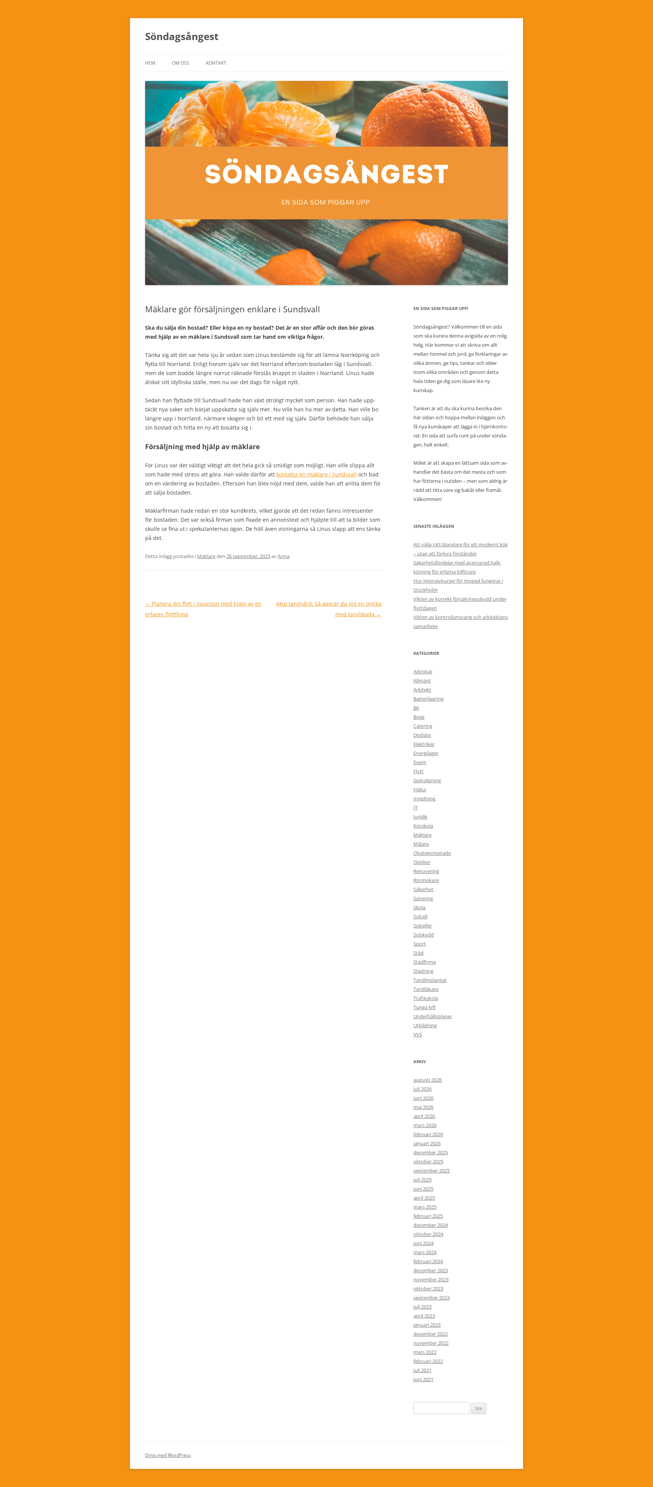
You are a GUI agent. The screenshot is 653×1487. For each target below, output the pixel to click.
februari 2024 (428, 1261)
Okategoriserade (432, 853)
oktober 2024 (428, 1234)
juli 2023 (422, 1306)
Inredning (424, 798)
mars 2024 (424, 1252)
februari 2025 (428, 1216)
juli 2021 (422, 1370)
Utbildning (425, 1025)
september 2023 (431, 1297)
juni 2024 (423, 1243)
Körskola (423, 825)
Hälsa (419, 789)
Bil (416, 707)
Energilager (425, 753)
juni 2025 (423, 1188)
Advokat (422, 671)
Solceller (422, 925)
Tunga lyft (424, 1007)
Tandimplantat (430, 980)
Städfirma (424, 961)
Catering (422, 726)
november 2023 (431, 1279)
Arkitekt (422, 689)
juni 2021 (423, 1379)
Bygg (418, 716)
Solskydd (423, 934)
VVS (417, 1034)
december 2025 (430, 1152)
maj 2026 (423, 1107)
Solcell (420, 916)
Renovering (426, 871)
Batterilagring (428, 698)
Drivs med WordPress (168, 1455)
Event (419, 762)
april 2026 (424, 1116)
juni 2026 (423, 1098)
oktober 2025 (428, 1161)
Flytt (418, 771)
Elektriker (424, 744)
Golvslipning (427, 780)
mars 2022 (424, 1352)
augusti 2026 (427, 1079)
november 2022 (431, 1343)
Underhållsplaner (432, 1016)
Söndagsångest (181, 36)
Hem (150, 63)
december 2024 (430, 1225)
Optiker (421, 862)
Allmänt (422, 680)
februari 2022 (428, 1361)
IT (415, 807)
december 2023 (430, 1270)
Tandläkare (425, 989)
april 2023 (424, 1315)
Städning (423, 971)
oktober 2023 (428, 1288)
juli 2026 (422, 1088)
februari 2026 (428, 1134)
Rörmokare (426, 880)
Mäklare (206, 556)
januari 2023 (427, 1324)
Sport (419, 943)
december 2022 (430, 1333)
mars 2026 (424, 1125)
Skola (419, 907)
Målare (421, 843)
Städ (418, 952)
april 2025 (424, 1197)
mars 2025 (424, 1206)
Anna (283, 556)
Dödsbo (422, 735)
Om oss (180, 63)
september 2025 (431, 1170)
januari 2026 (427, 1143)
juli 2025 (422, 1179)
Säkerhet (423, 889)
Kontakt (216, 63)
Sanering (423, 898)
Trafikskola (425, 998)
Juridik (420, 816)
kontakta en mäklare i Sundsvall (316, 474)
